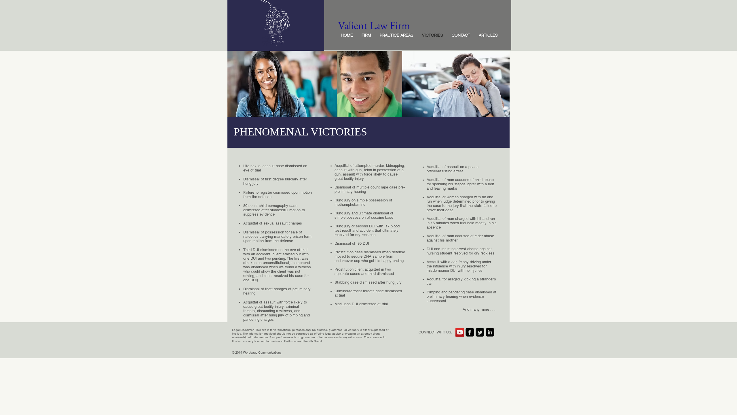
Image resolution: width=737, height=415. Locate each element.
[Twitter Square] (480, 332)
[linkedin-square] (490, 332)
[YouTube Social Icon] (459, 332)
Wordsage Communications (262, 352)
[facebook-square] (470, 332)
